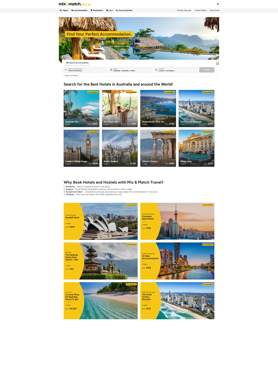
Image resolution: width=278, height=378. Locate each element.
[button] (217, 4)
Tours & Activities (125, 10)
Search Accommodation (79, 63)
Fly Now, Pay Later (184, 10)
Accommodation (80, 10)
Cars (111, 10)
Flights (65, 10)
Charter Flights (200, 10)
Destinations (98, 10)
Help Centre (214, 10)
